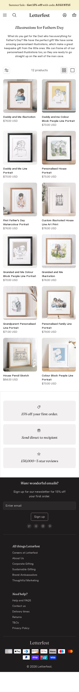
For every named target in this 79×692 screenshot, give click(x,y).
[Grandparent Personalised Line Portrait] (20, 303)
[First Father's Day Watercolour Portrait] (20, 199)
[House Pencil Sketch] (20, 355)
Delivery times (21, 611)
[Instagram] (43, 526)
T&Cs (15, 622)
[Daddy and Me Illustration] (20, 96)
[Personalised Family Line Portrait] (59, 303)
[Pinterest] (50, 526)
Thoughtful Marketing (25, 580)
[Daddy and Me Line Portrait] (20, 148)
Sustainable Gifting (24, 569)
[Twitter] (29, 526)
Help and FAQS (21, 600)
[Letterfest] (39, 15)
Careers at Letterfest (25, 552)
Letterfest (44, 666)
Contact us (19, 605)
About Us (18, 558)
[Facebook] (36, 526)
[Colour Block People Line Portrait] (59, 355)
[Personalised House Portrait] (59, 148)
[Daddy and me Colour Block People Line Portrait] (59, 96)
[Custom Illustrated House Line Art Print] (59, 199)
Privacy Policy (20, 628)
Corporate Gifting (23, 563)
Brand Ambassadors (24, 574)
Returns (17, 617)
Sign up (39, 516)
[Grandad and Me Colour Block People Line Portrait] (20, 251)
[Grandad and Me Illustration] (59, 251)
